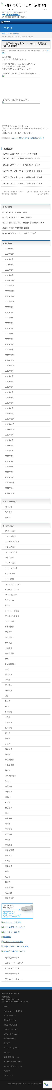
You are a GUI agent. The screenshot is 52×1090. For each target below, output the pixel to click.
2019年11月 (9, 360)
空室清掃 (8, 829)
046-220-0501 (13, 14)
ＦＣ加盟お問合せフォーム (13, 1061)
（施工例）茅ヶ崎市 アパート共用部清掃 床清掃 (22, 171)
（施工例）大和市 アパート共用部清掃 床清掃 (21, 158)
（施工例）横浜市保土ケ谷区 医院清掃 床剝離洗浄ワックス (23, 223)
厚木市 (7, 680)
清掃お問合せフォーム (11, 1057)
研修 (7, 813)
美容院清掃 (9, 850)
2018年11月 (9, 424)
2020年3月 (9, 339)
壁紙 (7, 707)
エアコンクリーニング (14, 963)
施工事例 (8, 512)
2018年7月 (9, 446)
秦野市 (7, 824)
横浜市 (7, 770)
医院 (7, 669)
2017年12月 (10, 483)
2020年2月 (9, 344)
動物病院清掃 (10, 664)
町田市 (7, 802)
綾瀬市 (7, 840)
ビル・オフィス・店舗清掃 (13, 1011)
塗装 (7, 696)
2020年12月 (10, 296)
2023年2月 (9, 270)
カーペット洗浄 (11, 552)
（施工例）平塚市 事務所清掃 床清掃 (15, 228)
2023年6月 (9, 259)
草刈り (7, 861)
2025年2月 (9, 249)
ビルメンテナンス (12, 589)
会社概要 (7, 1043)
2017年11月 (9, 488)
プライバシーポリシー (14, 979)
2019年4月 (9, 398)
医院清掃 (8, 675)
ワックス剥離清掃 (12, 616)
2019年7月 (9, 382)
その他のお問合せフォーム (13, 1066)
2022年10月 (10, 291)
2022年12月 (10, 280)
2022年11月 (9, 286)
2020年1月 (9, 350)
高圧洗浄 (8, 893)
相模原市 (8, 808)
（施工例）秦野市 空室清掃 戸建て (14, 212)
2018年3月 (9, 467)
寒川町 (7, 733)
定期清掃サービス (12, 958)
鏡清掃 (7, 882)
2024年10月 (10, 254)
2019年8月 (9, 376)
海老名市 (41, 138)
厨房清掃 (8, 691)
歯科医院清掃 (10, 776)
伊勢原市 (8, 632)
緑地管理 (8, 845)
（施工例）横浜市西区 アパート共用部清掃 (19, 154)
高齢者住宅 (9, 898)
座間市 (7, 754)
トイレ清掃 (9, 579)
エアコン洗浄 (10, 536)
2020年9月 (9, 307)
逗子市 (7, 877)
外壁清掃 (8, 712)
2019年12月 (10, 355)
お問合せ (7, 1052)
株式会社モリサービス (23, 1084)
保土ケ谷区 (9, 637)
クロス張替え (10, 574)
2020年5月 (9, 328)
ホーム (6, 1006)
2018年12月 (10, 419)
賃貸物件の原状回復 (10, 1025)
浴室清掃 (8, 786)
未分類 (7, 517)
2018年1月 (9, 477)
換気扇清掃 (9, 765)
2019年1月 (9, 414)
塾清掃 (7, 701)
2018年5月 (9, 456)
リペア (7, 605)
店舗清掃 (8, 749)
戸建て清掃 (9, 760)
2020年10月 (10, 302)
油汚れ (7, 781)
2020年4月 (9, 334)
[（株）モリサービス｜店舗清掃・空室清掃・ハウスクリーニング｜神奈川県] (26, 7)
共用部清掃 (33, 138)
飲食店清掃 (9, 887)
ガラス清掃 (9, 558)
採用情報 (7, 1071)
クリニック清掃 (11, 568)
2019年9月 (9, 371)
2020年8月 (9, 312)
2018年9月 (9, 435)
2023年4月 (9, 265)
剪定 (7, 659)
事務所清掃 (9, 627)
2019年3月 (9, 403)
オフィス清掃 (10, 547)
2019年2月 (9, 408)
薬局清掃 (8, 866)
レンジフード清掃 (12, 611)
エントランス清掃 (12, 542)
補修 (7, 871)
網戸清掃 (8, 834)
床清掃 (7, 744)
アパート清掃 (10, 531)
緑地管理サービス (12, 974)
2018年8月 (9, 440)
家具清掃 (8, 728)
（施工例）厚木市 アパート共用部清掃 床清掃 (21, 165)
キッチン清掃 (10, 563)
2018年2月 (9, 472)
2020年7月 (9, 318)
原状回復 (8, 685)
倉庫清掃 (8, 643)
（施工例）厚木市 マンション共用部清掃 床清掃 (22, 183)
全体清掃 (26, 138)
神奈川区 (8, 818)
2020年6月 (9, 323)
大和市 (7, 717)
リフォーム (9, 600)
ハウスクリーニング (13, 584)
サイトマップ (8, 1075)
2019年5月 (9, 392)
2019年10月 (10, 366)
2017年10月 (10, 493)
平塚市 (7, 738)
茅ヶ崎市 (8, 855)
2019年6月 (9, 387)
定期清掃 (8, 723)
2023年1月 (9, 275)
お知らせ (8, 507)
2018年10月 (10, 430)
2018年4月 (9, 461)
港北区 (7, 797)
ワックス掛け (10, 621)
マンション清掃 (17, 138)
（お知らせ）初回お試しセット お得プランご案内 (19, 233)
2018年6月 (9, 451)
